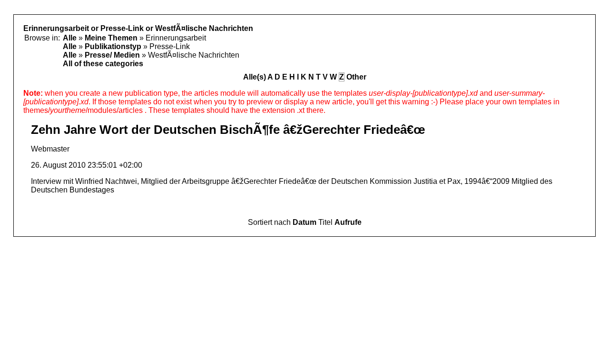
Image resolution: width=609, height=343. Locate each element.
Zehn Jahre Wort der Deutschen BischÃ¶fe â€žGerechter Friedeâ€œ (228, 129)
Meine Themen (111, 38)
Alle (70, 38)
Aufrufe (348, 222)
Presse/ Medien (112, 55)
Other (356, 77)
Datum (304, 222)
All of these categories (103, 64)
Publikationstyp (113, 46)
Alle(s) (254, 77)
